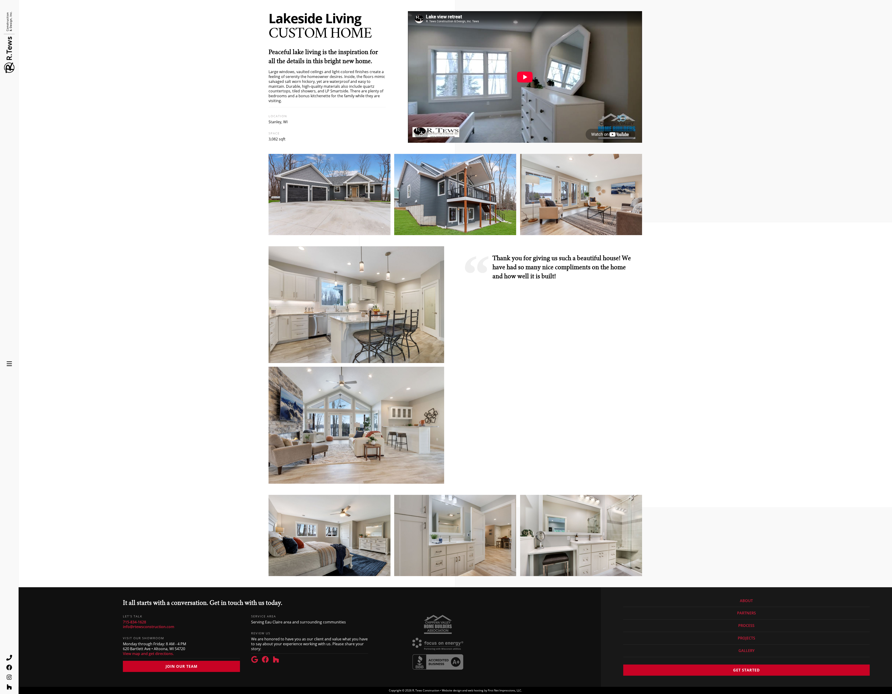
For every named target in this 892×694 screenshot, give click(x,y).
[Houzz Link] (277, 660)
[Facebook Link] (267, 660)
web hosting (475, 690)
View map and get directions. (148, 653)
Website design (452, 690)
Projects (746, 638)
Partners (746, 613)
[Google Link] (256, 660)
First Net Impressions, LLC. (505, 690)
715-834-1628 (134, 622)
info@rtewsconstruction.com (148, 626)
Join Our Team (181, 666)
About (746, 600)
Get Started (746, 670)
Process (746, 625)
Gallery (746, 650)
